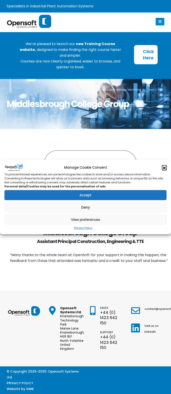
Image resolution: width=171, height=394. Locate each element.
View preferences (85, 219)
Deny (85, 207)
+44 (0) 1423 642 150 (108, 318)
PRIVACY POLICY (20, 383)
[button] (164, 167)
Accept (85, 195)
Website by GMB (20, 389)
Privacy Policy (83, 228)
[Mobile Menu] (160, 21)
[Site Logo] (29, 22)
